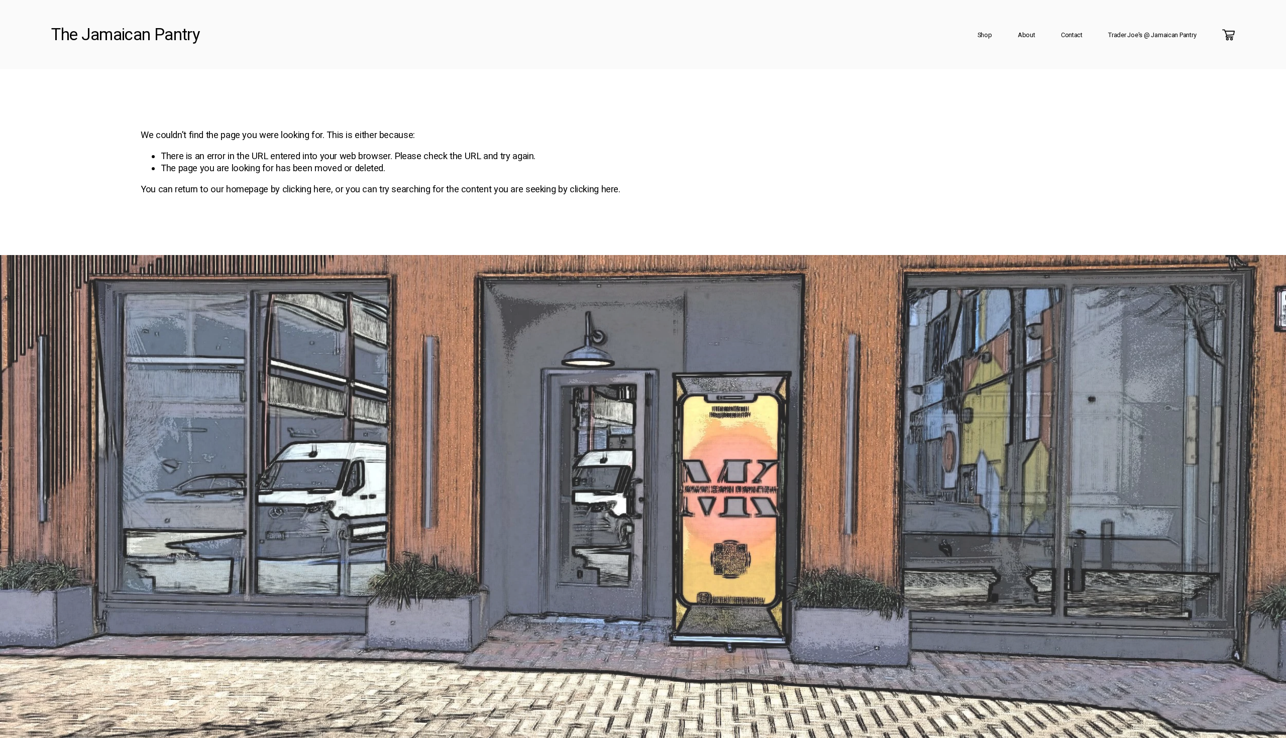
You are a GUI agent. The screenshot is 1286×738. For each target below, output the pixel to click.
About (1026, 35)
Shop (985, 35)
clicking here (306, 189)
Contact (1072, 35)
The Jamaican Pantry (125, 34)
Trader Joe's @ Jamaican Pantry (1152, 35)
